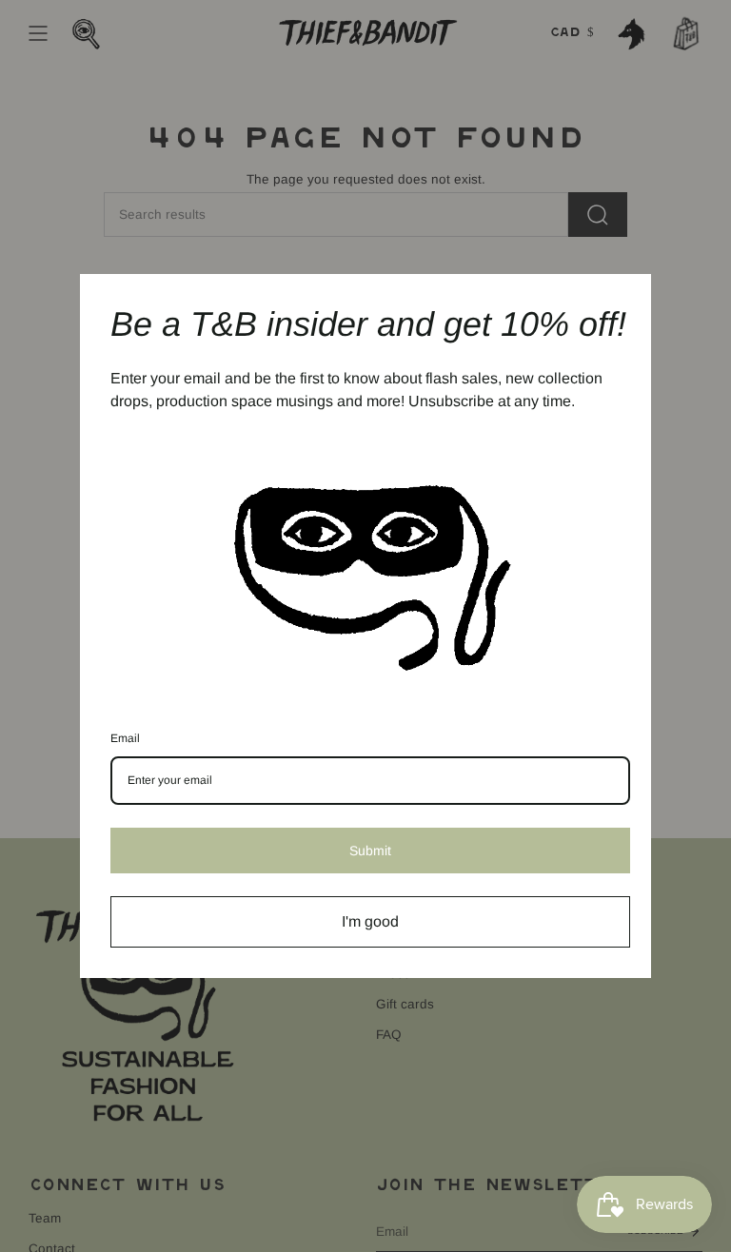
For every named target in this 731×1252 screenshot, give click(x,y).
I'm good (370, 921)
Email (125, 738)
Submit (370, 850)
